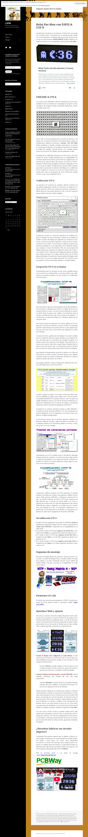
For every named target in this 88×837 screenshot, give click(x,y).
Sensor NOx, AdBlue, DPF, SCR (12, 156)
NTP (51, 818)
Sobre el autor (8, 34)
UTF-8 (58, 821)
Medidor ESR (8, 109)
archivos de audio (68, 814)
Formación (8, 99)
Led (64, 817)
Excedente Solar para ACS (11, 152)
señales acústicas (50, 820)
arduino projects (40, 815)
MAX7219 (38, 818)
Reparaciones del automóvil (12, 114)
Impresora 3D (44, 817)
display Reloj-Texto (63, 815)
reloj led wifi (71, 818)
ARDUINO (7, 94)
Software (7, 122)
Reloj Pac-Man (42, 820)
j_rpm (61, 817)
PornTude (7, 168)
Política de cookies (45, 5)
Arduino (74, 814)
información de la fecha (53, 817)
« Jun (8, 230)
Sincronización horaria (60, 820)
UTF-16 (50, 821)
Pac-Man (54, 818)
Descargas (7, 40)
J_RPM (8, 23)
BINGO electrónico (9, 97)
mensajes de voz (45, 818)
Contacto (7, 37)
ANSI (62, 814)
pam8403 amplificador (62, 818)
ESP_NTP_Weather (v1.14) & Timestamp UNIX (12, 187)
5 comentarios (65, 821)
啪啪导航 (7, 190)
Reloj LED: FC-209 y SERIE (11, 111)
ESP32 (69, 815)
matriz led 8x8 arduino (70, 817)
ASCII (46, 815)
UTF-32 (54, 821)
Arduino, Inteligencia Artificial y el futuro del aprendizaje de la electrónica (12, 133)
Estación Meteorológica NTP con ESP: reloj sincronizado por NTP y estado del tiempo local (13, 146)
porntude (7, 186)
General (7, 106)
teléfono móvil (69, 820)
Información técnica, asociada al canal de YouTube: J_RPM (50, 833)
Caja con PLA (51, 815)
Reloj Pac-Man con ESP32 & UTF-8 (54, 26)
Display (56, 815)
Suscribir (8, 71)
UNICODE (46, 821)
